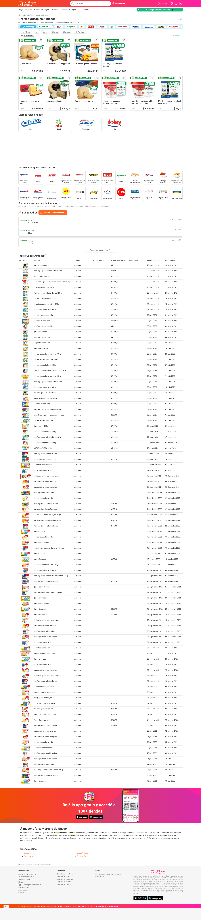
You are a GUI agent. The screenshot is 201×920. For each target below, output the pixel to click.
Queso (38, 15)
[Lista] (181, 3)
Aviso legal (67, 906)
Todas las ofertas (28, 15)
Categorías (73, 10)
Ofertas (55, 10)
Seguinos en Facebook (65, 876)
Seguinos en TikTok (64, 884)
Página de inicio (25, 10)
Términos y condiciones (80, 906)
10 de (26, 36)
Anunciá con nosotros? (26, 877)
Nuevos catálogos (41, 10)
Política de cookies (112, 906)
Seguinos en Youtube (64, 882)
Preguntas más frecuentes (27, 874)
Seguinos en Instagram (65, 879)
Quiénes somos (23, 887)
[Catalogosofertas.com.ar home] (27, 3)
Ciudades (85, 10)
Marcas (20, 882)
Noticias (21, 892)
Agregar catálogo (24, 890)
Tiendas (63, 10)
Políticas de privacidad (97, 906)
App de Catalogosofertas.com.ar (29, 885)
